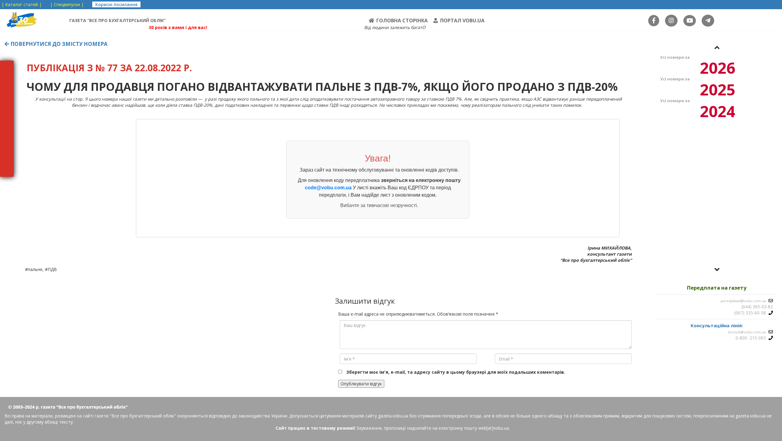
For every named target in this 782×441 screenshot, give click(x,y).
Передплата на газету (717, 287)
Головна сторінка (402, 20)
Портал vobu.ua (462, 20)
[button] (716, 47)
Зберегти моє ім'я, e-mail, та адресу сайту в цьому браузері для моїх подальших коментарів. (455, 372)
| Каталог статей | (22, 4)
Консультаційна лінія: (717, 325)
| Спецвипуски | (67, 4)
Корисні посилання (116, 4)
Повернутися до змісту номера (58, 43)
